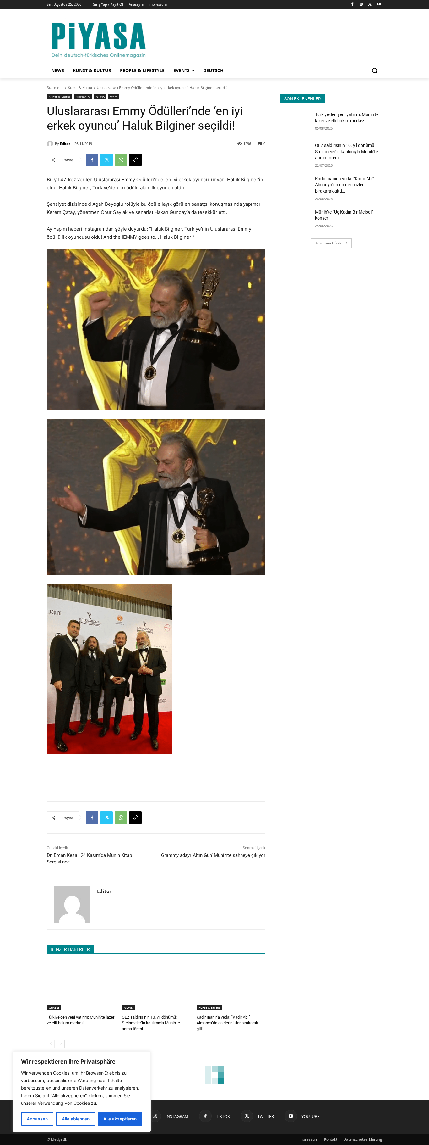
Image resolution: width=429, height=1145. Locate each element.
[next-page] (61, 1044)
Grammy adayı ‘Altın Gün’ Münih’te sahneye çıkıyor (213, 855)
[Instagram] (361, 4)
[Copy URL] (135, 160)
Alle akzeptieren (120, 1118)
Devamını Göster (329, 243)
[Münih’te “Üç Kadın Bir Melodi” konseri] (295, 220)
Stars (113, 96)
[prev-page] (51, 1044)
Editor (65, 143)
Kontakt (330, 1139)
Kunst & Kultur (80, 87)
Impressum (308, 1139)
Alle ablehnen (76, 1118)
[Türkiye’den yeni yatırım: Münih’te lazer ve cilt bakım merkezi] (81, 986)
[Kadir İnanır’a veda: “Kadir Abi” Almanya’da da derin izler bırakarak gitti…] (231, 986)
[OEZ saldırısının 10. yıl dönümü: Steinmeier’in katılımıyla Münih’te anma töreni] (156, 986)
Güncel (54, 1007)
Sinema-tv (83, 96)
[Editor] (51, 144)
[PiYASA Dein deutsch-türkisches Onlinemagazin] (98, 39)
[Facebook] (352, 4)
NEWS (100, 96)
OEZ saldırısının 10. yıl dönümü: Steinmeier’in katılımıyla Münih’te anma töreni (151, 1023)
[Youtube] (378, 4)
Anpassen (37, 1118)
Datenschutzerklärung (362, 1139)
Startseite (55, 87)
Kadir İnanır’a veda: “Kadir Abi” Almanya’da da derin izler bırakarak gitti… (227, 1023)
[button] (374, 70)
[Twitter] (369, 4)
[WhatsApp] (121, 160)
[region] (82, 1091)
